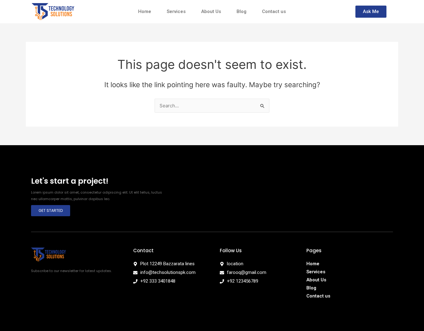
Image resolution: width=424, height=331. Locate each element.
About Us (211, 11)
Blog (241, 11)
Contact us (274, 11)
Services (176, 11)
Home (144, 11)
